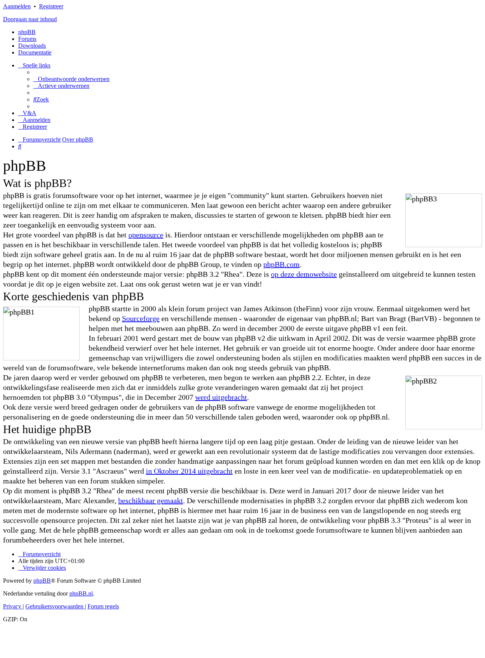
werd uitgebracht (221, 397)
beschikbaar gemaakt (150, 500)
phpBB (27, 32)
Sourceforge (141, 318)
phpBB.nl (81, 593)
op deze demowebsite (304, 274)
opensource (145, 235)
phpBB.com (281, 264)
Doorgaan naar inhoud (30, 19)
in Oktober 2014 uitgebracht (189, 471)
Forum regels (103, 606)
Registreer (51, 6)
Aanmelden (17, 6)
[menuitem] (71, 79)
